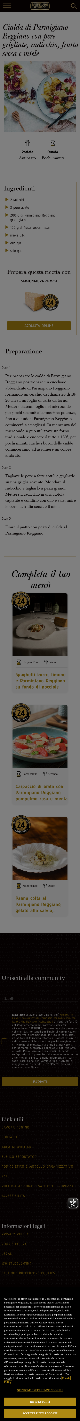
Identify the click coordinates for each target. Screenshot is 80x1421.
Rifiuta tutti (40, 1401)
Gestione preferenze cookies (40, 1390)
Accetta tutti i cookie (40, 1413)
